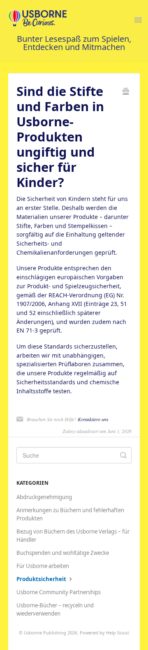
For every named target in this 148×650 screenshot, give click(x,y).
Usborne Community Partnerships (58, 592)
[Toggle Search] (123, 455)
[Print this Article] (126, 91)
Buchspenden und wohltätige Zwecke (62, 552)
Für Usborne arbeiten (42, 566)
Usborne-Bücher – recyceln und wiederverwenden (55, 609)
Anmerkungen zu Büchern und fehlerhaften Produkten (70, 514)
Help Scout (117, 632)
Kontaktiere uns (93, 419)
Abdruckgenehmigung (44, 497)
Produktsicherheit (41, 579)
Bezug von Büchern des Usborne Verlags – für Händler (73, 535)
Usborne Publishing (45, 632)
